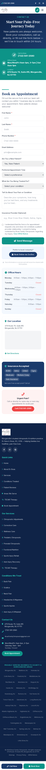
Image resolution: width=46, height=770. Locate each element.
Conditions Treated (11, 481)
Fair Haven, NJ (35, 694)
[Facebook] (35, 3)
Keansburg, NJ (10, 694)
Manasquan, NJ (30, 723)
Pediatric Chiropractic (12, 538)
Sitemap (12, 755)
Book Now (35, 766)
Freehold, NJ (21, 676)
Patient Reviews (10, 487)
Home (6, 463)
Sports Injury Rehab (11, 556)
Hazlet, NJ (9, 688)
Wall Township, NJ (10, 729)
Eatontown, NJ (22, 700)
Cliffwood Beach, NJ (10, 717)
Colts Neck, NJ (9, 676)
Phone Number (9, 136)
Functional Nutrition (11, 550)
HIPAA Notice (32, 755)
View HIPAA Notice (20, 234)
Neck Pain (8, 594)
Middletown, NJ (34, 676)
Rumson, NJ (22, 694)
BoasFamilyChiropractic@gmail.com (17, 636)
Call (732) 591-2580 (23, 408)
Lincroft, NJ (35, 705)
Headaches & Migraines (13, 600)
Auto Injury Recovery (12, 562)
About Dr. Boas (9, 469)
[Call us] (37, 10)
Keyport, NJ (35, 682)
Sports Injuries (9, 606)
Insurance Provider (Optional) (14, 213)
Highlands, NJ (25, 711)
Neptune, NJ (23, 705)
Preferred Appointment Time (13, 170)
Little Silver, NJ (23, 740)
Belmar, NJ (37, 729)
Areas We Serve (10, 494)
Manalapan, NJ (9, 735)
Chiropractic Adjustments (13, 519)
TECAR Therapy (11, 500)
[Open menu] (42, 10)
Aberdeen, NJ (22, 682)
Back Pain (7, 581)
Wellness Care (9, 531)
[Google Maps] (43, 3)
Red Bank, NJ (10, 682)
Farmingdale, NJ (16, 723)
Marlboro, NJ (23, 670)
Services (7, 475)
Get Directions (13, 353)
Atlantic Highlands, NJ (9, 711)
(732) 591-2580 (11, 630)
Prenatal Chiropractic (12, 544)
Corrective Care (10, 525)
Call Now (13, 766)
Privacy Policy (21, 755)
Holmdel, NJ (35, 670)
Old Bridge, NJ (33, 688)
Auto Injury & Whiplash (12, 612)
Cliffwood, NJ (37, 711)
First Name (7, 113)
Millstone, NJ (38, 717)
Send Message (24, 241)
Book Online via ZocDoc (24, 254)
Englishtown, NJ (25, 717)
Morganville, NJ (10, 670)
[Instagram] (39, 3)
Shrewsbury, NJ (22, 735)
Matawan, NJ (20, 688)
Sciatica (7, 588)
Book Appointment (11, 506)
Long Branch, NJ (35, 700)
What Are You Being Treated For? (15, 181)
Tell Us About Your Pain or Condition (17, 192)
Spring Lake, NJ (24, 729)
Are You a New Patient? (11, 159)
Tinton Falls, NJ (8, 700)
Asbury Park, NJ (10, 705)
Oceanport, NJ (36, 735)
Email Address (7, 147)
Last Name (7, 124)
